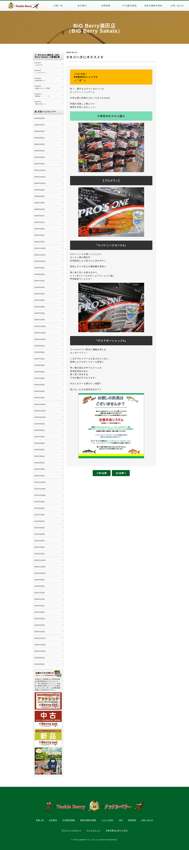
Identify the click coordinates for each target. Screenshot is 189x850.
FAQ (121, 820)
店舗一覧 (58, 6)
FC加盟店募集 (129, 6)
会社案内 (82, 6)
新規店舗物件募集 (153, 6)
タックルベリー (23, 6)
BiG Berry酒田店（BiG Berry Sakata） (94, 28)
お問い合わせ (177, 6)
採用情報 (105, 6)
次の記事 (120, 473)
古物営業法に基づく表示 (117, 830)
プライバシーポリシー (71, 830)
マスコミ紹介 (107, 820)
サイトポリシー (94, 830)
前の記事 (102, 473)
